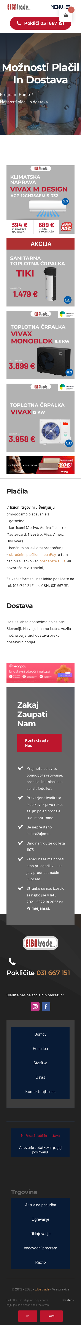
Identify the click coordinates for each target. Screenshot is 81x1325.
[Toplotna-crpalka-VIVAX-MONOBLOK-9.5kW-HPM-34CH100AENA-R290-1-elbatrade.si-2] (40, 312)
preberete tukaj (53, 560)
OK (27, 1316)
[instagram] (35, 1006)
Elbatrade (42, 1289)
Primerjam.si (38, 908)
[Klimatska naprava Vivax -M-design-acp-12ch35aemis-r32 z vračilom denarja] (40, 167)
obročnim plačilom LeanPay (32, 554)
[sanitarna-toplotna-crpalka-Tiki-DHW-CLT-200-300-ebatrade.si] (40, 240)
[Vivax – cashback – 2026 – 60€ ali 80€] (40, 458)
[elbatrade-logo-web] (18, 4)
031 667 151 (53, 973)
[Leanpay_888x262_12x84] (40, 664)
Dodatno (67, 1300)
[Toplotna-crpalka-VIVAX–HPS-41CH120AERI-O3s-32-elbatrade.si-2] (40, 385)
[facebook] (46, 1006)
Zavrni (51, 1316)
